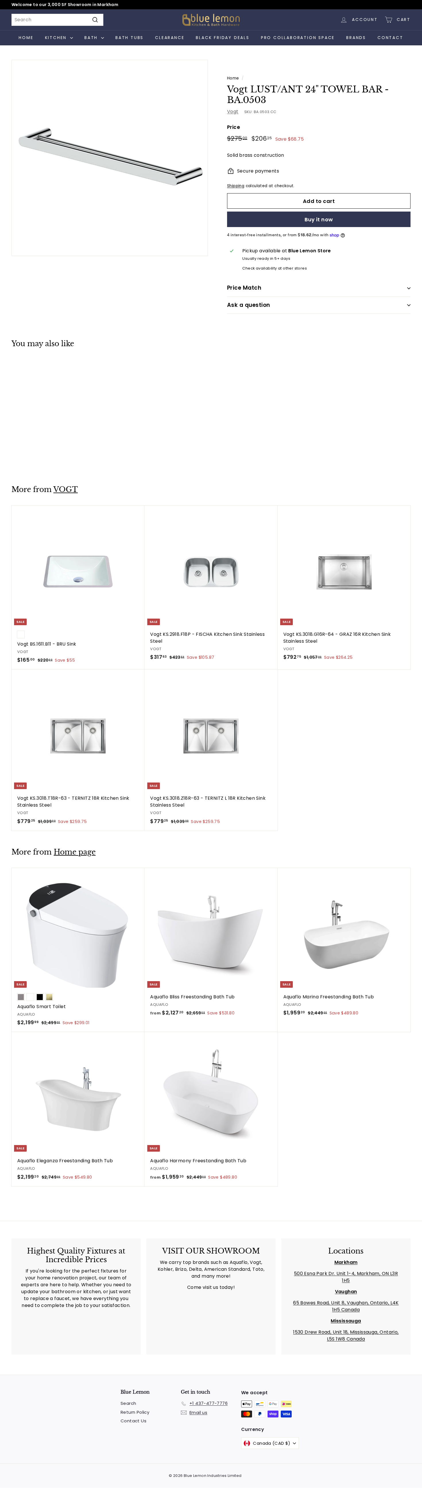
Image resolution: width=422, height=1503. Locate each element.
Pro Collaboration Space (298, 37)
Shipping (235, 186)
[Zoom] (110, 158)
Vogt (233, 111)
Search (128, 1403)
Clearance (169, 37)
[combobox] (57, 20)
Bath (92, 37)
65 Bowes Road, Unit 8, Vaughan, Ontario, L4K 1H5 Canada (346, 1306)
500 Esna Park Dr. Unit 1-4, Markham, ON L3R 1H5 (346, 1277)
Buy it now (319, 219)
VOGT (65, 489)
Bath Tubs (129, 37)
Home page (75, 852)
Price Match (244, 288)
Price (233, 127)
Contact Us (133, 1421)
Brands (356, 37)
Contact (390, 37)
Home (26, 37)
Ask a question (248, 305)
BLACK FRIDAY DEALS (222, 37)
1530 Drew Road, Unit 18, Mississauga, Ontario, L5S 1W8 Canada (345, 1335)
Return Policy (135, 1412)
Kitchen (57, 37)
